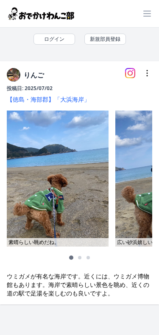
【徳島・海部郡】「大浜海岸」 (48, 99)
